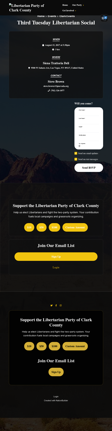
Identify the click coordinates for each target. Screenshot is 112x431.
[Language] (104, 18)
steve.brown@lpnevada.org (56, 86)
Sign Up (56, 257)
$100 (54, 227)
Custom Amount (75, 227)
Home (65, 4)
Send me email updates (88, 153)
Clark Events (67, 16)
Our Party (77, 4)
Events (52, 16)
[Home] (31, 7)
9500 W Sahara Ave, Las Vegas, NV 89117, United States (57, 67)
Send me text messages (88, 159)
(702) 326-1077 (57, 90)
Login (99, 7)
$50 (41, 227)
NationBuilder (62, 400)
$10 (29, 227)
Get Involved (68, 10)
